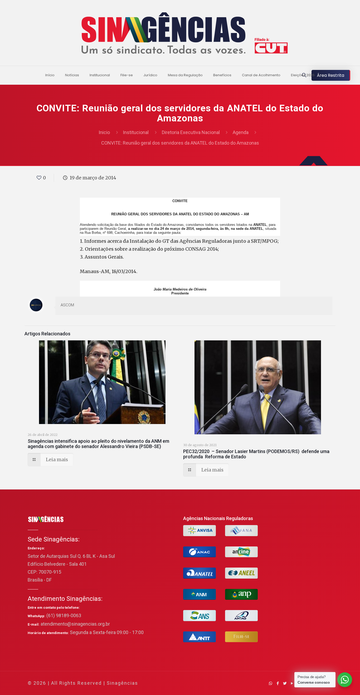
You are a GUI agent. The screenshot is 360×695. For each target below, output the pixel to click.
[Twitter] (285, 683)
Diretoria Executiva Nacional (191, 132)
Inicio (104, 132)
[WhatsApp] (270, 683)
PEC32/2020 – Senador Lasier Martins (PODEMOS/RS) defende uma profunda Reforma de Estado (256, 454)
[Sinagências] (180, 34)
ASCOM (67, 305)
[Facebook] (277, 683)
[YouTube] (292, 683)
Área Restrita (330, 75)
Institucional (136, 132)
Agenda (241, 132)
